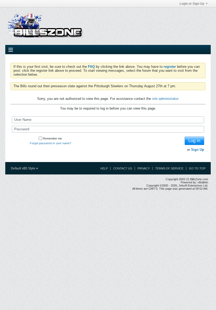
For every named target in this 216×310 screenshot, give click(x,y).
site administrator (165, 99)
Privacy (144, 168)
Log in (194, 140)
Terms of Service (169, 168)
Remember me (52, 138)
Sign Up (197, 150)
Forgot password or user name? (50, 143)
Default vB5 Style (23, 168)
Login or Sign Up (192, 4)
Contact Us (122, 168)
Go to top (197, 168)
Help (104, 168)
